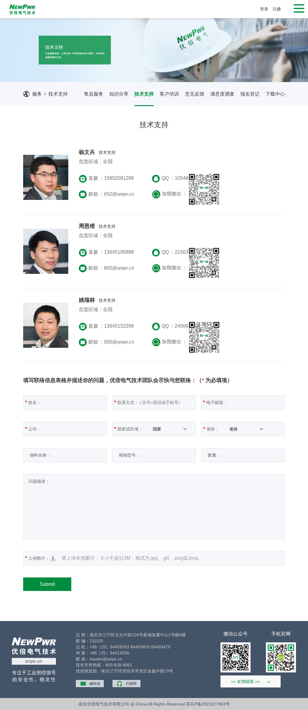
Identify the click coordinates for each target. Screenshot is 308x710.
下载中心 (275, 93)
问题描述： (37, 481)
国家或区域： (129, 429)
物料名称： (38, 455)
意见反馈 (194, 93)
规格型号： (127, 455)
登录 (264, 9)
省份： (211, 429)
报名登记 (250, 93)
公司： (33, 429)
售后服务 (93, 93)
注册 (277, 9)
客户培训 (169, 93)
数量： (211, 455)
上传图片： (114, 558)
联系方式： (126, 402)
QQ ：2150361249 (182, 252)
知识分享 (118, 93)
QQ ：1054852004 (182, 178)
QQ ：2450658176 (182, 326)
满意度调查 (222, 93)
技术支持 (58, 93)
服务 (37, 93)
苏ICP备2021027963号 (208, 704)
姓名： (33, 402)
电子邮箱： (215, 402)
